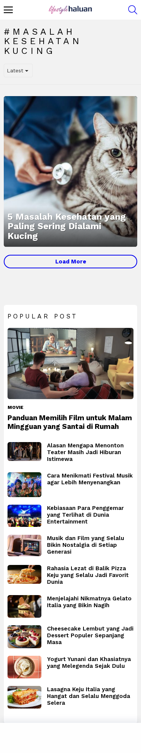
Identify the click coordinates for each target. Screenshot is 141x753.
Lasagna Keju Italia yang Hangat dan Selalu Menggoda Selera (88, 696)
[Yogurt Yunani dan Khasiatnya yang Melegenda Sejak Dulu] (24, 667)
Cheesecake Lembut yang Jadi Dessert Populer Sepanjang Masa (90, 635)
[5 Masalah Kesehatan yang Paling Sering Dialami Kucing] (70, 171)
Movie (15, 407)
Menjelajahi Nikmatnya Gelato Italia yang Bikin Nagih (89, 602)
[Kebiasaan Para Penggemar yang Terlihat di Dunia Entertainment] (24, 516)
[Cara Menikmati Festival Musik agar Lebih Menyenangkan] (24, 484)
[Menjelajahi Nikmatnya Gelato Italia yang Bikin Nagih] (24, 606)
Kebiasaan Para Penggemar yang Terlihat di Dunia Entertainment (85, 515)
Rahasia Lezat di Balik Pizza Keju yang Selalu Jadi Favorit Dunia (88, 575)
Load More (70, 261)
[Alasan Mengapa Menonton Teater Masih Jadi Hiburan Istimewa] (24, 451)
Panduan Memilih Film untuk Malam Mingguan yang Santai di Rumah (70, 422)
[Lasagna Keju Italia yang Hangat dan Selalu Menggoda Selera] (24, 697)
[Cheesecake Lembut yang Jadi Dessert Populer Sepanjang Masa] (24, 637)
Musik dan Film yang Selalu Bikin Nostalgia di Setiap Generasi (85, 545)
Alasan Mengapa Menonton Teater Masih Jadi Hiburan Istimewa (85, 452)
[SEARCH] (132, 9)
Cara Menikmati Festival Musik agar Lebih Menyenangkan (90, 479)
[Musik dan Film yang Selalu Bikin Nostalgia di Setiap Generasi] (24, 545)
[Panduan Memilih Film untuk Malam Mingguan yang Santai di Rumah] (70, 363)
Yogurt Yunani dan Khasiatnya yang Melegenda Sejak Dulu (89, 662)
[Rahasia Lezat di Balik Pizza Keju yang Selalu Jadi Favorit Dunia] (24, 574)
